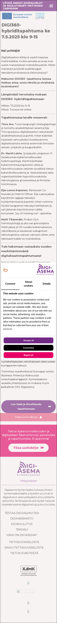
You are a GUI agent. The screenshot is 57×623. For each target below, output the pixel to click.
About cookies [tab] (28, 284)
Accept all (28, 340)
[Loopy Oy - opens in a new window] (5, 270)
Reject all (28, 355)
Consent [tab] (10, 283)
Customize (28, 348)
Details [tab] (47, 283)
